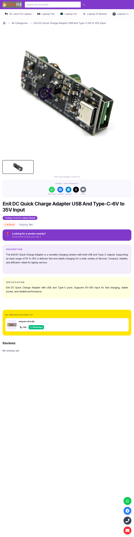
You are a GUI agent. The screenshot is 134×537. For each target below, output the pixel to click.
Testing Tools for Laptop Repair (20, 218)
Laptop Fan (48, 13)
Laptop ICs (71, 13)
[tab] (18, 167)
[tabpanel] (67, 93)
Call (24, 327)
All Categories (20, 23)
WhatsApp (38, 327)
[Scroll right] (130, 13)
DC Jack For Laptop (20, 13)
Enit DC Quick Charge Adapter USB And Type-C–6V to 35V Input (70, 23)
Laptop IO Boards (97, 13)
